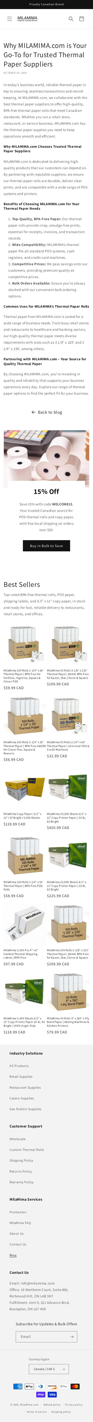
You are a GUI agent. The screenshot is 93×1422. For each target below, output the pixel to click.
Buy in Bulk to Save (46, 545)
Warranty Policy (22, 1182)
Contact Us (18, 1244)
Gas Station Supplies (25, 1109)
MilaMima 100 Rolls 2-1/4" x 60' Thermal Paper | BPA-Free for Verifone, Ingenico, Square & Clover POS (24, 676)
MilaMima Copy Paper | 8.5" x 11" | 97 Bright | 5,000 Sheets (22, 815)
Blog (13, 1255)
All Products (19, 1066)
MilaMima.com (29, 1404)
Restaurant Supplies (25, 1087)
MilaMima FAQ (20, 1223)
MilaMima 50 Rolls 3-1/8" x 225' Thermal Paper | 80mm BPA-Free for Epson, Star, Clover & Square (68, 674)
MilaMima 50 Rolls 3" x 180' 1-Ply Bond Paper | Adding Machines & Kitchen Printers (68, 1021)
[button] (9, 19)
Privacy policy (74, 1404)
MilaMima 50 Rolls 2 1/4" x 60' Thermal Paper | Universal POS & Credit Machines (68, 745)
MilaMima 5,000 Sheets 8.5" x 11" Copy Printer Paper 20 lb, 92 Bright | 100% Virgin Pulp (24, 1021)
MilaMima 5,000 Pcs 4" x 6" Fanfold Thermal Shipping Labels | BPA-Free (21, 953)
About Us (17, 1233)
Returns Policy (21, 1171)
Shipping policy (61, 1411)
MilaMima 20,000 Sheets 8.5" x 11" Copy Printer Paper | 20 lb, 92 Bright (66, 817)
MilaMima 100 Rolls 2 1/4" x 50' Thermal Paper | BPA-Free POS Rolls (23, 885)
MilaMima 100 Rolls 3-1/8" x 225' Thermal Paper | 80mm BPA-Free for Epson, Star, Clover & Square (68, 953)
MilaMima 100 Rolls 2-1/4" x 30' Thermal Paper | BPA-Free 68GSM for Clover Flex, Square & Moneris (25, 747)
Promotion (18, 1212)
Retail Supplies (21, 1076)
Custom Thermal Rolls (27, 1150)
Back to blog (50, 412)
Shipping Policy (21, 1160)
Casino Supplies (22, 1098)
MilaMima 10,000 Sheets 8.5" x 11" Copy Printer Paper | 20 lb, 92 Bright (66, 885)
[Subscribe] (72, 1336)
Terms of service (37, 1411)
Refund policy (52, 1404)
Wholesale (18, 1139)
